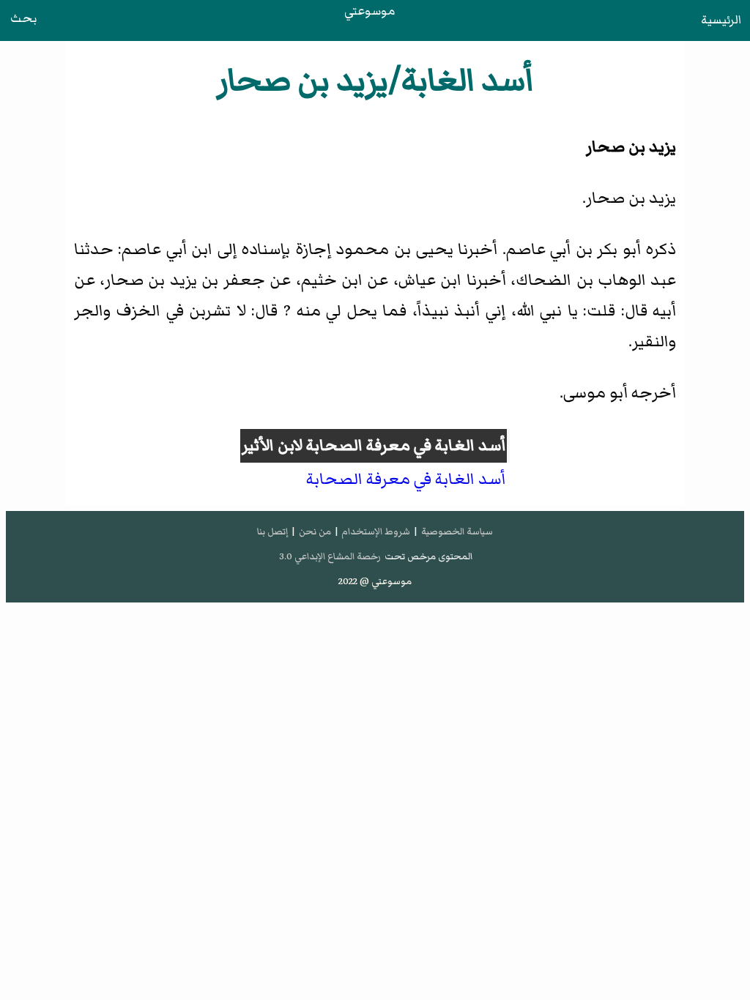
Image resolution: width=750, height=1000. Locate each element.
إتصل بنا (272, 531)
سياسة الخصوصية (457, 531)
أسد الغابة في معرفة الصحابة (405, 445)
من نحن (315, 531)
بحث (23, 18)
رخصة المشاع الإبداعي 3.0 (330, 556)
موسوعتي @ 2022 (375, 581)
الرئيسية (721, 19)
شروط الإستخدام (375, 531)
